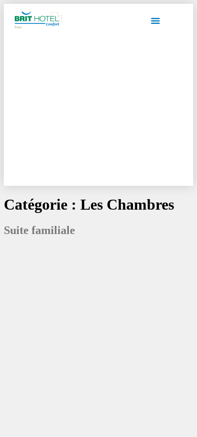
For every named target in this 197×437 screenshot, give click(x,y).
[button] (155, 20)
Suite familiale (39, 230)
